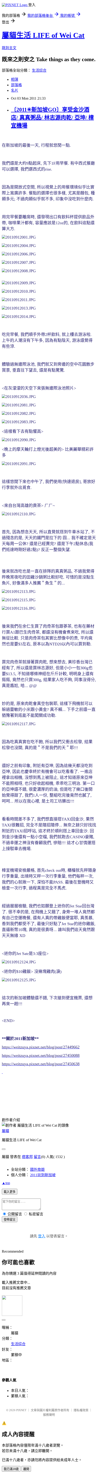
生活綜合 (39, 70)
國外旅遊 (37, 1169)
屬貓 (5, 1131)
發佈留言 (9, 1219)
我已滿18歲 (11, 1469)
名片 (14, 90)
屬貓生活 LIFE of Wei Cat (43, 35)
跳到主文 (9, 48)
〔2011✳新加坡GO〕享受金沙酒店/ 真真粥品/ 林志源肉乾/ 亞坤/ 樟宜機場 (52, 117)
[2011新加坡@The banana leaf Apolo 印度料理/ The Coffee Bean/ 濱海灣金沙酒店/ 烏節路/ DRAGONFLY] (2, 1072)
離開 (26, 1469)
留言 (37, 1157)
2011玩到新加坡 (43, 1175)
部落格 (16, 85)
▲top (6, 1183)
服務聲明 (49, 1414)
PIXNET (21, 1410)
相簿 (14, 79)
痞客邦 (27, 1157)
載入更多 (9, 1191)
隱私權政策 (81, 1410)
